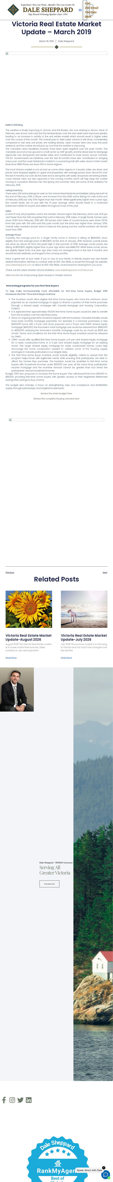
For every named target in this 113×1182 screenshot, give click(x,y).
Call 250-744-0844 (86, 10)
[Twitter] (20, 1100)
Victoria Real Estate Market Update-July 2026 (84, 637)
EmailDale (91, 10)
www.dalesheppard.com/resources (74, 270)
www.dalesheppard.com (19, 264)
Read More (11, 658)
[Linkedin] (28, 1100)
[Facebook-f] (4, 1100)
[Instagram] (12, 1100)
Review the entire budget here (56, 393)
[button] (80, 10)
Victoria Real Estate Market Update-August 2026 (28, 637)
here (13, 275)
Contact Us (49, 884)
